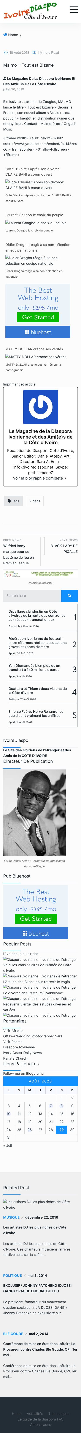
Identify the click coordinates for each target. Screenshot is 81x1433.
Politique (13, 699)
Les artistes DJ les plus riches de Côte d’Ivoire (34, 1230)
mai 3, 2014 (37, 1275)
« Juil (7, 1145)
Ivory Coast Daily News (22, 1053)
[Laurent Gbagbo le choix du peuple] (36, 222)
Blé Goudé (13, 1334)
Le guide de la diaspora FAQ (41, 1419)
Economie (14, 626)
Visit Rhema (12, 1042)
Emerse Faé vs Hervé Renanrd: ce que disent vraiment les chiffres (35, 713)
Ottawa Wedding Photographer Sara (32, 1036)
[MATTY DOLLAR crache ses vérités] (35, 356)
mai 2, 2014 (38, 1334)
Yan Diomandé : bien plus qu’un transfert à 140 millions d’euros (34, 667)
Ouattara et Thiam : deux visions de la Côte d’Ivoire (37, 690)
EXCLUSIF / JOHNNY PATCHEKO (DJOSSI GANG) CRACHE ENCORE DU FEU (37, 1288)
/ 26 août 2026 (30, 626)
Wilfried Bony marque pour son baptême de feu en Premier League (18, 551)
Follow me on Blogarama (23, 1073)
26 (29, 1130)
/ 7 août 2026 (28, 699)
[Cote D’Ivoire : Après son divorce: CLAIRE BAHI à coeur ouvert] (39, 184)
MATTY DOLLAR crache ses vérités (34, 349)
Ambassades (40, 1424)
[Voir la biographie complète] (65, 478)
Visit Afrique (13, 1031)
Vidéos (34, 501)
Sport (11, 653)
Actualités (35, 1413)
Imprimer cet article (19, 384)
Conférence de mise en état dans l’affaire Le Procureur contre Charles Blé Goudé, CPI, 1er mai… (40, 1349)
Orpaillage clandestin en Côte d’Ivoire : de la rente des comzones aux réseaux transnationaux (36, 615)
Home (13, 35)
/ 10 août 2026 (24, 653)
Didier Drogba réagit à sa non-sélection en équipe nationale (37, 247)
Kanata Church (15, 1058)
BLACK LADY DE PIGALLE (64, 546)
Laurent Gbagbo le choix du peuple (34, 215)
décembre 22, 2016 (41, 1217)
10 (8, 1114)
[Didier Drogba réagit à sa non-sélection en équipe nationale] (39, 260)
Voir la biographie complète (38, 478)
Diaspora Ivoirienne (19, 1047)
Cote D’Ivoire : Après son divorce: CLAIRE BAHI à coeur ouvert (32, 172)
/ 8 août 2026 (24, 676)
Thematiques (58, 1413)
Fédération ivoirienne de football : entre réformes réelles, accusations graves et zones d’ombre (37, 642)
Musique (11, 1217)
